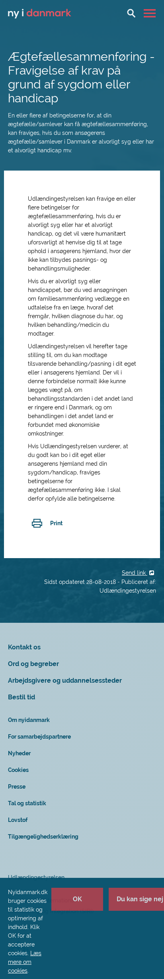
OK (77, 899)
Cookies (18, 770)
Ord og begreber (33, 664)
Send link (134, 573)
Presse (16, 786)
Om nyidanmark (29, 720)
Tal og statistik (27, 803)
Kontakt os (24, 647)
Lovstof (17, 820)
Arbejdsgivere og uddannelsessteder (65, 680)
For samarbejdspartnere (39, 736)
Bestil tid (21, 697)
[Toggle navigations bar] (150, 13)
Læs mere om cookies (24, 962)
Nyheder (19, 753)
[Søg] (131, 13)
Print (56, 523)
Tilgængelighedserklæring (43, 836)
